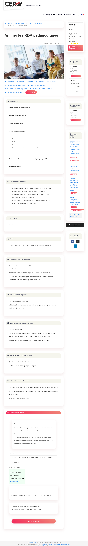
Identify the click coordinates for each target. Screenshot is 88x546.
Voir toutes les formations (75, 215)
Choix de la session (14, 468)
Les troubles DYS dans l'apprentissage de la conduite (75, 143)
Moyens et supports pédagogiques (17, 89)
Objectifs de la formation (26, 81)
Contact (68, 15)
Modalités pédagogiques (37, 85)
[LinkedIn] (75, 246)
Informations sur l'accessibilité (16, 85)
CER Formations (32, 542)
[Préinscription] (74, 14)
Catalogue (48, 15)
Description (10, 81)
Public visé (53, 81)
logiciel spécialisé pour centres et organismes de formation (56, 544)
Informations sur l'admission (15, 92)
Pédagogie (38, 23)
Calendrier (59, 15)
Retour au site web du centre (14, 23)
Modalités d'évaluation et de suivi (42, 89)
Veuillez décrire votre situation (19, 454)
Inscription (32, 92)
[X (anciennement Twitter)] (77, 241)
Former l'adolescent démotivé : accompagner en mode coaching (75, 201)
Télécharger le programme (74, 47)
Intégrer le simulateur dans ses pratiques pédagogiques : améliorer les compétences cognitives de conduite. (74, 184)
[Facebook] (72, 241)
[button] (82, 14)
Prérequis (42, 81)
